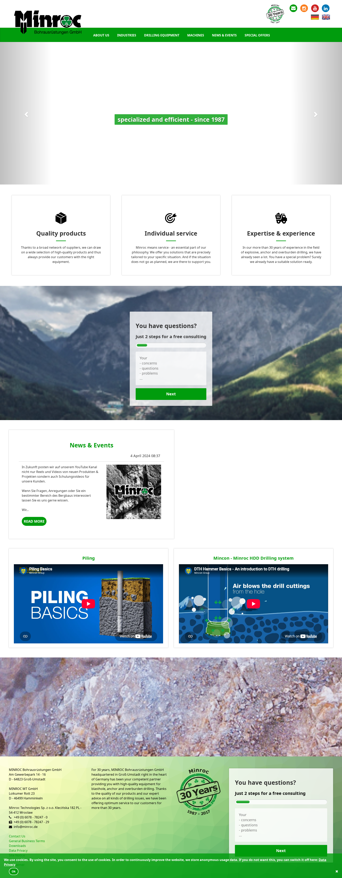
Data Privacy (18, 850)
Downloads (17, 846)
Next (171, 394)
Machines (195, 35)
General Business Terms (27, 841)
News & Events (224, 35)
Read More (34, 521)
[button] (25, 113)
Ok (14, 871)
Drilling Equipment (161, 35)
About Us (101, 35)
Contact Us (17, 836)
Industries (126, 35)
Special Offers (257, 35)
